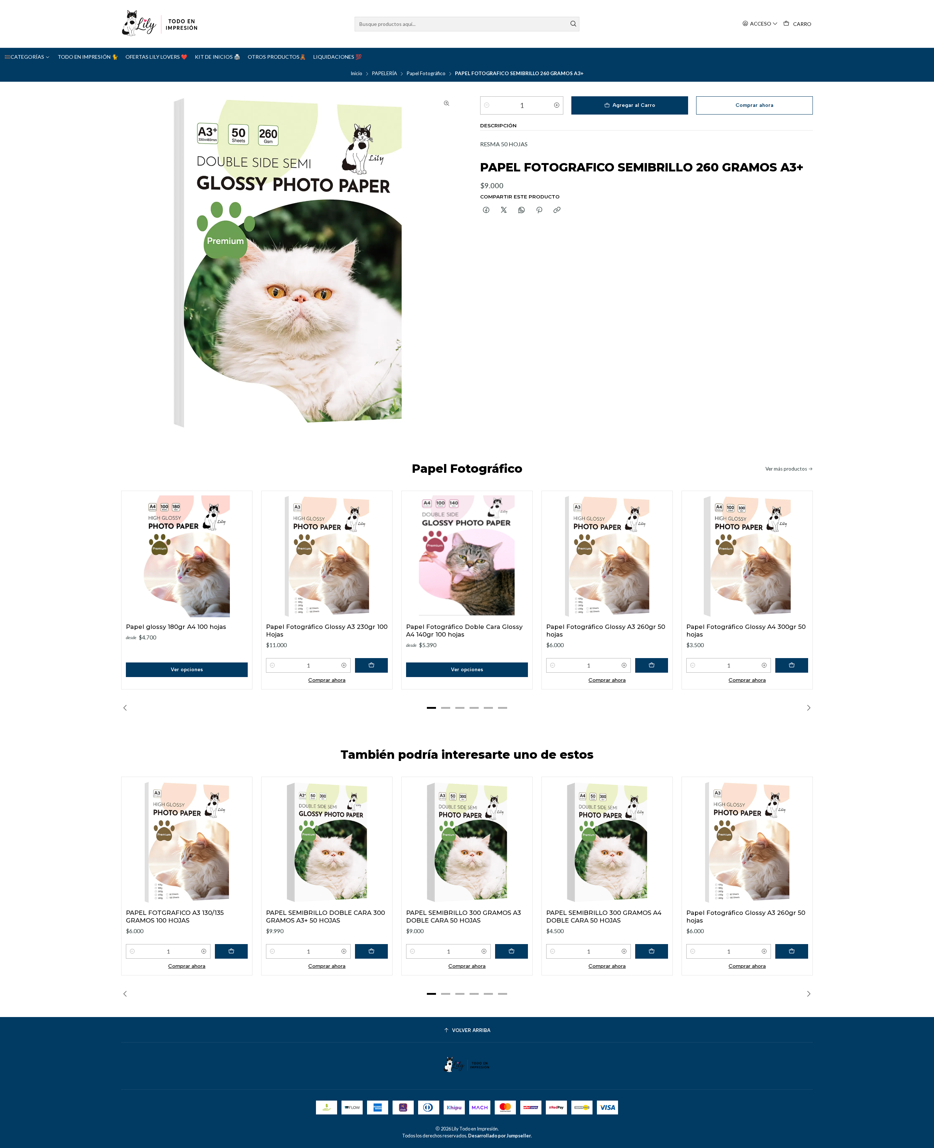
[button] (431, 708)
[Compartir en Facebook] (486, 210)
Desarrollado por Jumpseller (499, 1136)
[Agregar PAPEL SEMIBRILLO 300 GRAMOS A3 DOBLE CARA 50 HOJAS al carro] (511, 951)
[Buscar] (573, 24)
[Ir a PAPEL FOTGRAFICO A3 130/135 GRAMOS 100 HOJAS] (187, 842)
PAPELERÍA (384, 73)
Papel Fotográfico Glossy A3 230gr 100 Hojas (326, 630)
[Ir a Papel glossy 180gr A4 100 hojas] (187, 556)
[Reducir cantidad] (486, 105)
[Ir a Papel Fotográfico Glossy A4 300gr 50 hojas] (747, 556)
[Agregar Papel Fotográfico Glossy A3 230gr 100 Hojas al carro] (371, 665)
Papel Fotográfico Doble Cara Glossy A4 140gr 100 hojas (464, 630)
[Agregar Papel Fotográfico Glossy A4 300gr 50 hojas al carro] (791, 665)
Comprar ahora (327, 680)
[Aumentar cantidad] (557, 105)
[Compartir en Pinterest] (539, 210)
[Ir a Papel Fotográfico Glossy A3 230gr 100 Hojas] (327, 556)
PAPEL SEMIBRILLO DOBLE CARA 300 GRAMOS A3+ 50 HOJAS (325, 916)
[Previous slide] (126, 708)
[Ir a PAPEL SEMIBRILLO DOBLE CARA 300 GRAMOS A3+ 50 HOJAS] (327, 842)
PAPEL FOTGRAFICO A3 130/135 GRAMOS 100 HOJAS (175, 916)
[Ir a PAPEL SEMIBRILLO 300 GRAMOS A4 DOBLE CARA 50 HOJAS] (607, 842)
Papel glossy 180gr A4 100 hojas (176, 626)
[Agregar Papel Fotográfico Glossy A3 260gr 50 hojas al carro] (651, 665)
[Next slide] (807, 708)
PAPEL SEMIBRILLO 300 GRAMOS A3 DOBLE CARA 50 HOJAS (463, 916)
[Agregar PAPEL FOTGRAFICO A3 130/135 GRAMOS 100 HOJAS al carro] (231, 951)
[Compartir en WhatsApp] (522, 210)
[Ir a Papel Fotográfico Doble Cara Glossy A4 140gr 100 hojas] (467, 556)
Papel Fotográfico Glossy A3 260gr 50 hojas (605, 630)
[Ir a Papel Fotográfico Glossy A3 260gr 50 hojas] (607, 556)
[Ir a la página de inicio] (160, 24)
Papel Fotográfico (425, 73)
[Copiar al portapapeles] (557, 210)
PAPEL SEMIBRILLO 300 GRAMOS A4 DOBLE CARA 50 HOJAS (603, 916)
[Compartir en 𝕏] (504, 210)
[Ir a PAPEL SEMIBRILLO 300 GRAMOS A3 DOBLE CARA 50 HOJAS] (467, 842)
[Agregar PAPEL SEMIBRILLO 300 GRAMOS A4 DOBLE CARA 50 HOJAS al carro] (651, 951)
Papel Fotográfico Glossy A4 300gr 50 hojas (746, 630)
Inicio (356, 73)
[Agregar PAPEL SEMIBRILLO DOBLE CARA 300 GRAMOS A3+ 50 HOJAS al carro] (371, 951)
